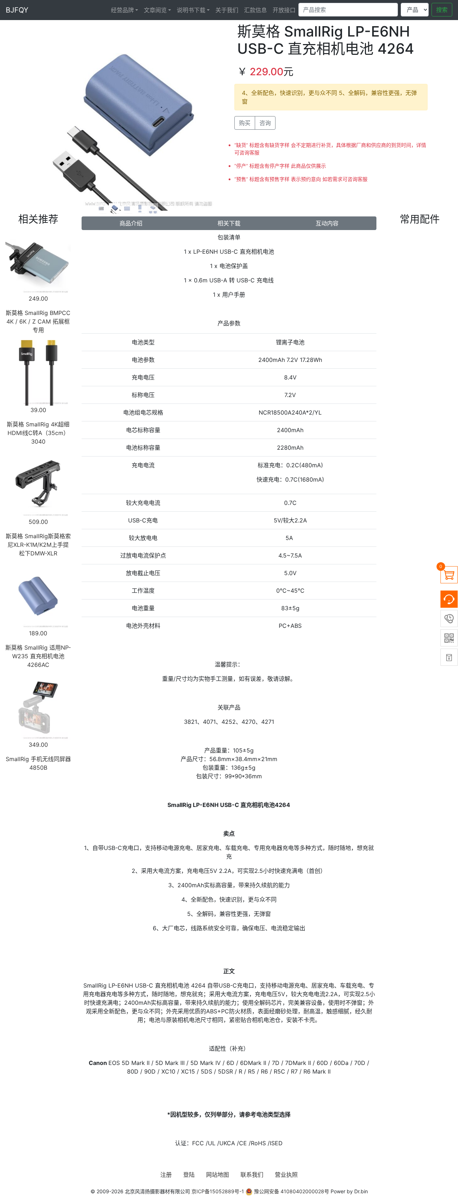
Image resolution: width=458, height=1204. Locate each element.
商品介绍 (131, 223)
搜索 (442, 9)
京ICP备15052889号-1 (217, 1191)
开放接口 (284, 10)
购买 (244, 122)
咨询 (265, 122)
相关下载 (229, 223)
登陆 (189, 1174)
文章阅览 (155, 10)
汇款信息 (255, 10)
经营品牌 (122, 10)
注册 (166, 1174)
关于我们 (226, 10)
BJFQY (17, 10)
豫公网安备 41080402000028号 (291, 1191)
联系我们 (251, 1174)
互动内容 (327, 223)
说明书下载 (191, 10)
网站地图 (217, 1174)
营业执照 (286, 1174)
